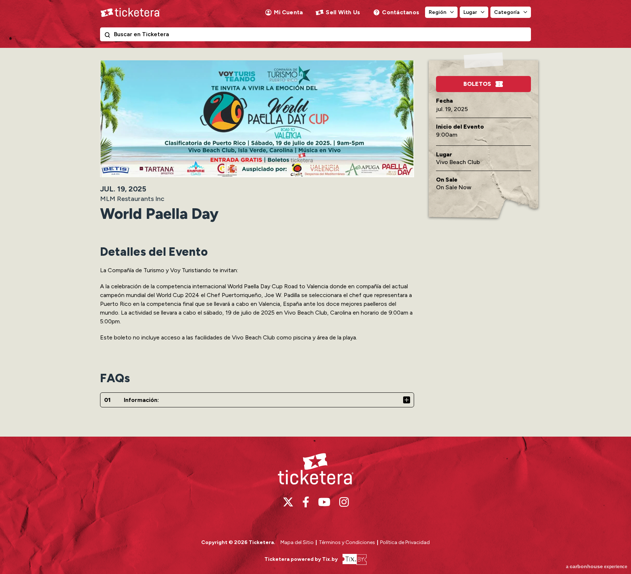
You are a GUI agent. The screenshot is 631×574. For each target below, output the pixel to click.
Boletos (477, 83)
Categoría (507, 12)
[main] (315, 242)
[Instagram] (344, 502)
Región (437, 12)
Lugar (470, 12)
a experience (596, 566)
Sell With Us (343, 12)
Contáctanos (400, 12)
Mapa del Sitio (297, 542)
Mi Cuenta (288, 12)
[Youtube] (324, 502)
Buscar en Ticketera (108, 36)
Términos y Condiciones (347, 542)
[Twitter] (288, 502)
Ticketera (130, 12)
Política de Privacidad (405, 542)
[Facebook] (305, 502)
